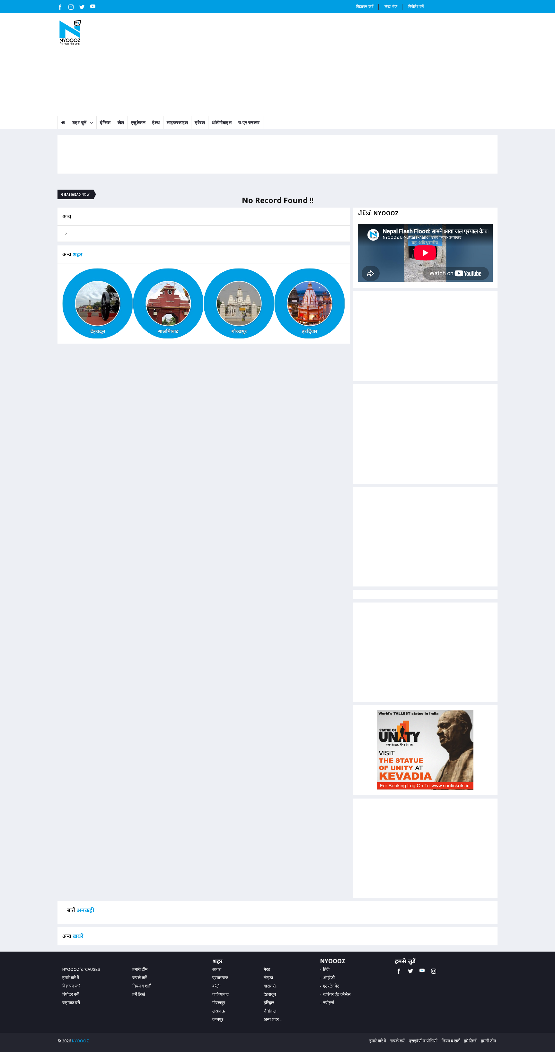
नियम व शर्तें (141, 986)
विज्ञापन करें (365, 6)
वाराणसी (270, 986)
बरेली (216, 986)
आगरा (216, 969)
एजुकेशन (138, 122)
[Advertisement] (315, 64)
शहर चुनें (79, 122)
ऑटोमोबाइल (222, 122)
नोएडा (268, 977)
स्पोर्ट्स (328, 1002)
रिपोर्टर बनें (416, 6)
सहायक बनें (71, 1002)
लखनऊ (218, 1011)
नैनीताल (270, 1011)
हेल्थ (156, 122)
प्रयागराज (220, 977)
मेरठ (267, 969)
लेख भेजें (390, 6)
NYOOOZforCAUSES (81, 969)
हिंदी (326, 969)
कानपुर (217, 1019)
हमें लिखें (138, 994)
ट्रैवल (200, 122)
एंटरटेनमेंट (331, 986)
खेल (121, 122)
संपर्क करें (139, 977)
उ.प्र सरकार (249, 122)
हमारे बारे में (70, 977)
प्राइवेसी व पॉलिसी (423, 1041)
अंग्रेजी (329, 977)
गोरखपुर (218, 1002)
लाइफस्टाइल (177, 122)
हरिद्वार (269, 1002)
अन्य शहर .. (273, 1019)
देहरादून (270, 994)
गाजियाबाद (220, 994)
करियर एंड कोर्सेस (336, 994)
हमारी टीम (139, 969)
